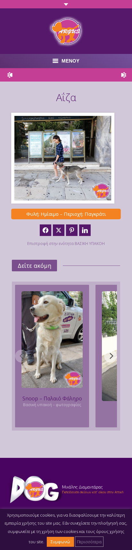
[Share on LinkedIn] (85, 230)
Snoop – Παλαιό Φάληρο (52, 398)
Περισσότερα (89, 542)
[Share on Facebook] (45, 230)
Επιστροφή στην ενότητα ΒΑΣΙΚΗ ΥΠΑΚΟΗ (66, 243)
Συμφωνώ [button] (60, 542)
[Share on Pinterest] (72, 230)
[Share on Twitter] (58, 230)
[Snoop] (52, 339)
